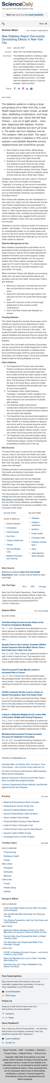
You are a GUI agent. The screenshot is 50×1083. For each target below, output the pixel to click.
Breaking (6, 796)
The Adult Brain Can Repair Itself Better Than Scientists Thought (23, 943)
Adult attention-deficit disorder (38, 554)
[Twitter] (18, 88)
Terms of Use (40, 1053)
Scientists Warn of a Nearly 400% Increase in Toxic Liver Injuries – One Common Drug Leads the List (24, 765)
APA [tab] (33, 586)
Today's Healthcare (15, 540)
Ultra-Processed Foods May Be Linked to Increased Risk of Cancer (21, 671)
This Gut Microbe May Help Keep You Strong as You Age (24, 915)
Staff (21, 1050)
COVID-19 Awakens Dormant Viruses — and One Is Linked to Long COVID (26, 953)
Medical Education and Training (15, 557)
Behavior (7, 875)
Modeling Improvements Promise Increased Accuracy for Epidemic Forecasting (22, 735)
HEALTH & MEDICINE (9, 848)
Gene (34, 549)
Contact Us (10, 1042)
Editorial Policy (25, 1053)
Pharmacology (10, 852)
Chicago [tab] (42, 586)
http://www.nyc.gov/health (13, 499)
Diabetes (35, 518)
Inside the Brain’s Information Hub (18, 825)
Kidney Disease (13, 523)
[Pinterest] (23, 88)
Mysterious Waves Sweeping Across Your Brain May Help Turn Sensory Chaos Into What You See (25, 931)
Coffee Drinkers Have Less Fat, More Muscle (23, 829)
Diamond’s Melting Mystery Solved (18, 809)
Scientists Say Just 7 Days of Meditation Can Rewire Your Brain (23, 965)
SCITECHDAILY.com (19, 758)
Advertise (41, 1050)
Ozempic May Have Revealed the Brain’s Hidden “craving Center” (25, 937)
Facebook (9, 1013)
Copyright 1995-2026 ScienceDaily (20, 1057)
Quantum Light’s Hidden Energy (17, 833)
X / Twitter (9, 1017)
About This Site (10, 1050)
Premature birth (38, 537)
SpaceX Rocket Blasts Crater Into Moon (21, 813)
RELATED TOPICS (10, 513)
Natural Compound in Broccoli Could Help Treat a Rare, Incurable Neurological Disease (23, 779)
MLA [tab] (25, 586)
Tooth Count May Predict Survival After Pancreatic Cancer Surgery (25, 909)
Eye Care (11, 536)
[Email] (31, 88)
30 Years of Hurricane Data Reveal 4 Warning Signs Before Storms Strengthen (24, 772)
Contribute (29, 1050)
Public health (37, 533)
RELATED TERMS (35, 513)
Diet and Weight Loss (13, 550)
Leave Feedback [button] (12, 1038)
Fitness (10, 544)
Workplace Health (11, 856)
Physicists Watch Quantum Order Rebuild (21, 821)
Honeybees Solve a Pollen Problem (19, 836)
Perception (8, 867)
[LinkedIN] (27, 88)
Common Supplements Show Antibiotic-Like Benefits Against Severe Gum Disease (24, 786)
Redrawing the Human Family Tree (19, 806)
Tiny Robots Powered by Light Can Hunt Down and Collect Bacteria (26, 921)
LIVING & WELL (7, 879)
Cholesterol (12, 527)
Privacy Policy (10, 1053)
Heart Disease (13, 531)
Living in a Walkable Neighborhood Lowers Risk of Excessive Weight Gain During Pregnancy (24, 716)
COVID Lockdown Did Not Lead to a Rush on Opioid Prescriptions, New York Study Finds (22, 693)
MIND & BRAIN (7, 864)
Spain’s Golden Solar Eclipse (16, 817)
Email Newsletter (12, 991)
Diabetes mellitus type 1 (39, 543)
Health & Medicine (12, 518)
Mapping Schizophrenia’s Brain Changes (21, 802)
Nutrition (35, 529)
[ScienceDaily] (17, 4)
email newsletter (35, 14)
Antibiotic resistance (36, 524)
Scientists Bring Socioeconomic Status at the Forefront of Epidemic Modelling (22, 623)
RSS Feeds (10, 995)
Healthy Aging (10, 887)
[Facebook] (14, 88)
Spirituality (8, 871)
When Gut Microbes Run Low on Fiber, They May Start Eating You (25, 959)
